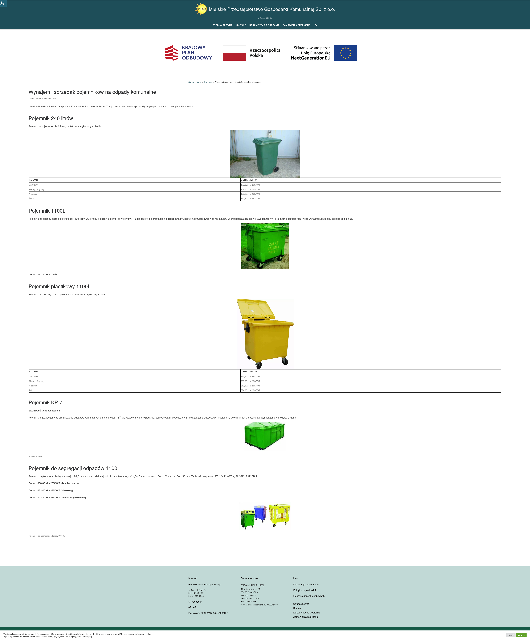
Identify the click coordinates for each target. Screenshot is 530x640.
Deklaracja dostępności (306, 584)
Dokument (207, 82)
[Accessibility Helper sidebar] (3, 3)
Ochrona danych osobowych (309, 596)
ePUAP (192, 607)
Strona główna (194, 82)
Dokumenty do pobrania (306, 612)
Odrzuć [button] (511, 635)
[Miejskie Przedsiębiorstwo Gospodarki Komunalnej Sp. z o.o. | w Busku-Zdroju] (201, 8)
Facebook (196, 601)
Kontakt (297, 608)
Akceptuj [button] (521, 635)
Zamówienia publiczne (305, 616)
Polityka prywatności (304, 590)
